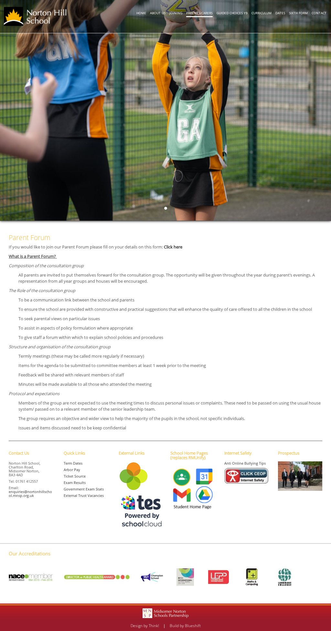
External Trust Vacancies (84, 495)
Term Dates (73, 463)
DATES (280, 13)
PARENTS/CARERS (199, 13)
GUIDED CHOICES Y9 (232, 13)
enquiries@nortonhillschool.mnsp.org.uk (30, 493)
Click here (173, 247)
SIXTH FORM (298, 13)
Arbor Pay (72, 469)
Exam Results (75, 482)
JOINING (175, 13)
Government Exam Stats (84, 489)
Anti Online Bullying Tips (245, 463)
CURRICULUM (261, 13)
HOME (141, 13)
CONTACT (319, 13)
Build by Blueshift (185, 625)
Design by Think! (145, 625)
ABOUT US (158, 13)
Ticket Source (75, 476)
